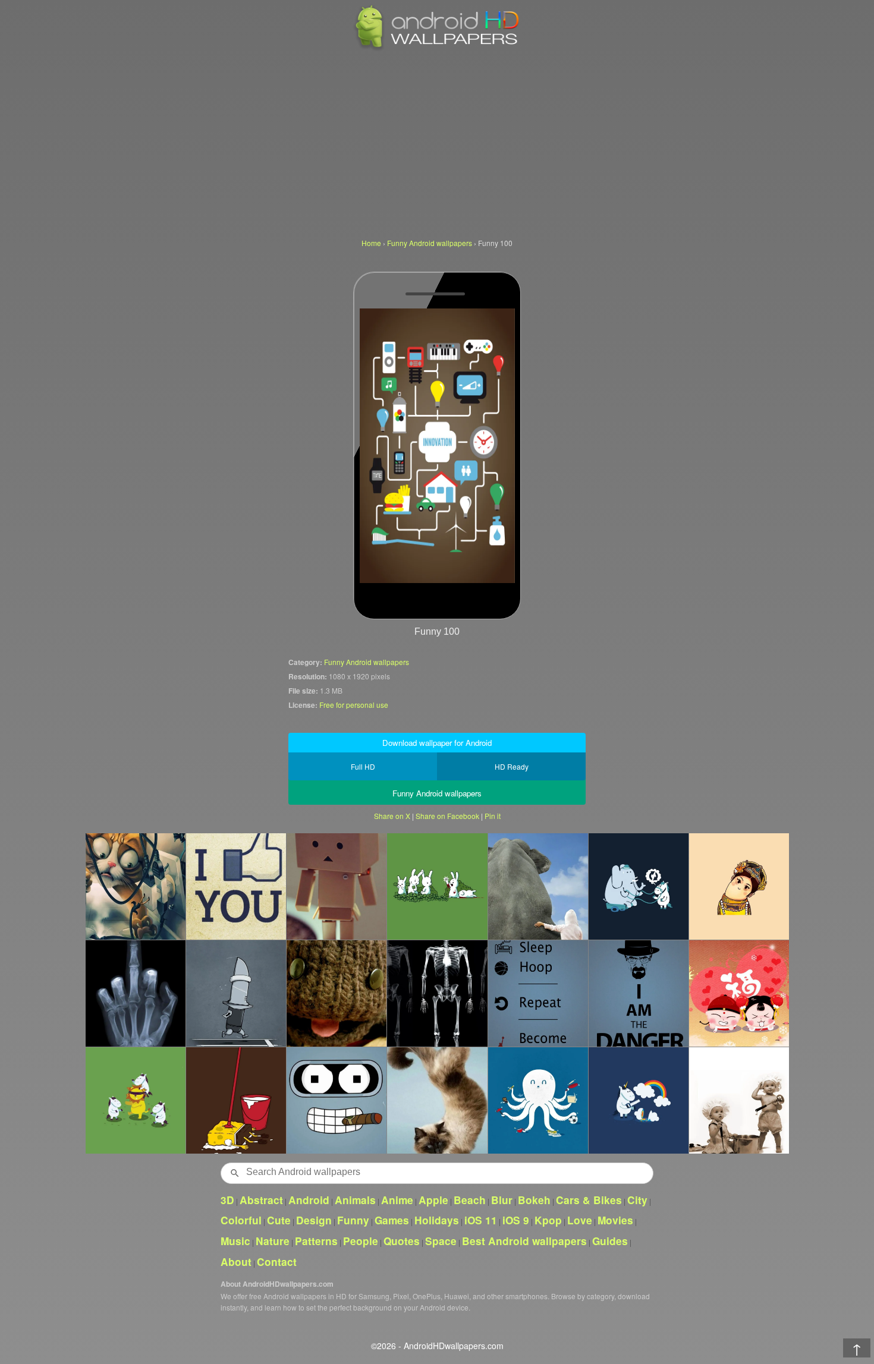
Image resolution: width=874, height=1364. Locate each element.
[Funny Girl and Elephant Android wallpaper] (538, 886)
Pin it (493, 816)
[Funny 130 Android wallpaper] (638, 1100)
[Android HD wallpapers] (437, 48)
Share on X (392, 816)
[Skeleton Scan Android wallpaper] (436, 993)
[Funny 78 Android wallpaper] (738, 1100)
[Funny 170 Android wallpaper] (738, 886)
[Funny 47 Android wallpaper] (436, 886)
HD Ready (512, 766)
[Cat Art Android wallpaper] (135, 886)
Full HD (363, 766)
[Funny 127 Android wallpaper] (236, 1100)
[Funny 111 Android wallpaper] (638, 993)
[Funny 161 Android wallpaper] (135, 993)
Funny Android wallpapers (366, 662)
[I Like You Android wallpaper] (236, 886)
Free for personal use (353, 705)
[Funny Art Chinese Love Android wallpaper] (738, 993)
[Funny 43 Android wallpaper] (336, 993)
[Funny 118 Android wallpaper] (236, 993)
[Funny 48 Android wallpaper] (336, 1100)
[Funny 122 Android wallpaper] (135, 1100)
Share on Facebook (447, 816)
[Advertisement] (437, 142)
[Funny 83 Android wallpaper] (538, 1100)
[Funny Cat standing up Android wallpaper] (436, 1100)
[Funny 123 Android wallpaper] (638, 886)
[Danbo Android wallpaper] (336, 886)
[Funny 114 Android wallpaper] (538, 993)
